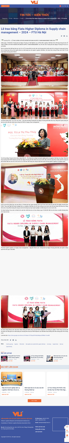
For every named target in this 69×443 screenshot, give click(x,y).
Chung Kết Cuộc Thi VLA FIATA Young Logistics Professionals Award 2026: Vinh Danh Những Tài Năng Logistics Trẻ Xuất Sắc (14, 356)
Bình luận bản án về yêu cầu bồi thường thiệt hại (60, 356)
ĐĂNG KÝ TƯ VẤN (5, 6)
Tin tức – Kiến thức (13, 18)
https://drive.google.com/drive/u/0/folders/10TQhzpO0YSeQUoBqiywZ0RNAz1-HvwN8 (29, 335)
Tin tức (22, 18)
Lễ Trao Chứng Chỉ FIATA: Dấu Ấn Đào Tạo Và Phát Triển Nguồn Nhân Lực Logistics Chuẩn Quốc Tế (37, 356)
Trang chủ (4, 18)
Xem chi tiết (5, 394)
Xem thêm (10, 360)
